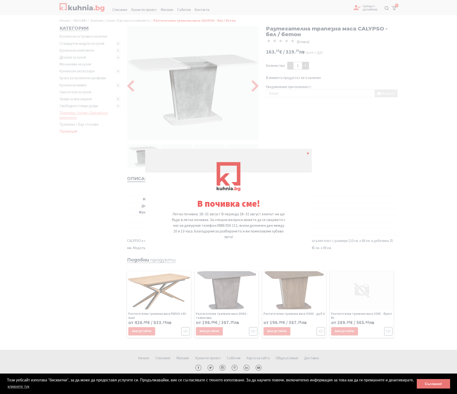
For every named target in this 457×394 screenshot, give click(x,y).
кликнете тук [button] (18, 386)
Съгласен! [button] (433, 384)
